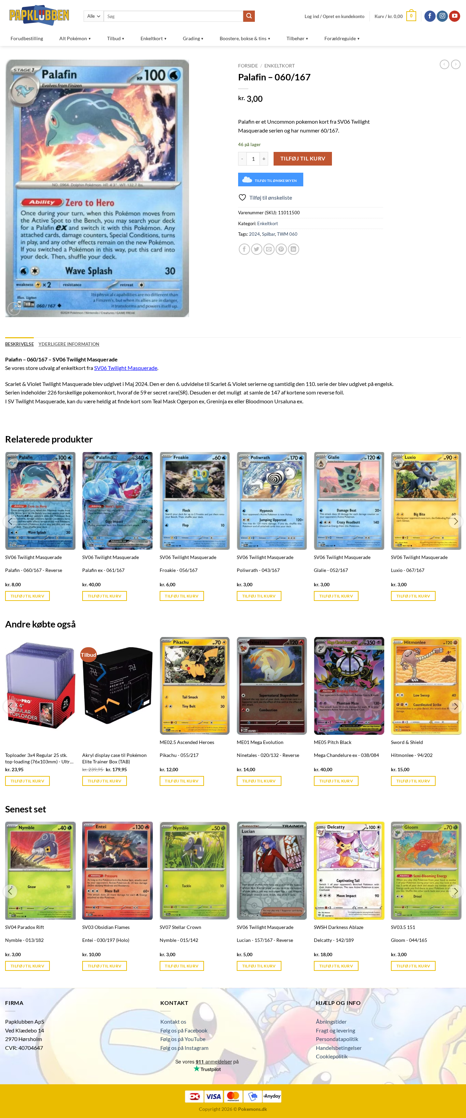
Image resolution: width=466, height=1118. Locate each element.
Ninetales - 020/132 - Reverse (268, 755)
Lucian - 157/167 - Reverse (265, 940)
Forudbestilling (27, 38)
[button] (334, 16)
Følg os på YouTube (182, 1039)
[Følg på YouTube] (454, 16)
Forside (248, 65)
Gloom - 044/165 (409, 940)
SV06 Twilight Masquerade (125, 367)
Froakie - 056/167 (179, 570)
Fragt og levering (335, 1030)
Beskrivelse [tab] (19, 344)
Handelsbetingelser (339, 1047)
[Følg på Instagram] (442, 16)
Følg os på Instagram (184, 1047)
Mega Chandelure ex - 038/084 (346, 755)
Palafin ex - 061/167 (103, 570)
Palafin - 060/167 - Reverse (33, 570)
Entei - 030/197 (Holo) (105, 940)
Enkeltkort (279, 65)
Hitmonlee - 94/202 (412, 755)
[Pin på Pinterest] (281, 249)
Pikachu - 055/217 (179, 755)
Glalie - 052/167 (331, 570)
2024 (254, 234)
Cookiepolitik (332, 1056)
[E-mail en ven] (269, 249)
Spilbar (268, 234)
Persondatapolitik (337, 1039)
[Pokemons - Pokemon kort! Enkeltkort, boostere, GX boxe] (39, 15)
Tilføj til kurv (302, 158)
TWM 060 (287, 234)
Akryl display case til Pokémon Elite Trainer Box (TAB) (114, 758)
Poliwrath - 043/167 (258, 570)
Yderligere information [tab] (69, 344)
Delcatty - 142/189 (334, 940)
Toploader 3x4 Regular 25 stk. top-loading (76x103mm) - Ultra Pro (38, 758)
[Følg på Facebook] (430, 16)
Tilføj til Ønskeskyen (276, 180)
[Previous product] (456, 64)
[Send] (249, 16)
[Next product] (444, 64)
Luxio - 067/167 (407, 570)
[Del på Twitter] (256, 249)
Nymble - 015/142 (179, 940)
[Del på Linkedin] (293, 249)
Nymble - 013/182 (24, 940)
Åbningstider (331, 1021)
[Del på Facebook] (244, 249)
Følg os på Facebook (183, 1030)
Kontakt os (173, 1021)
